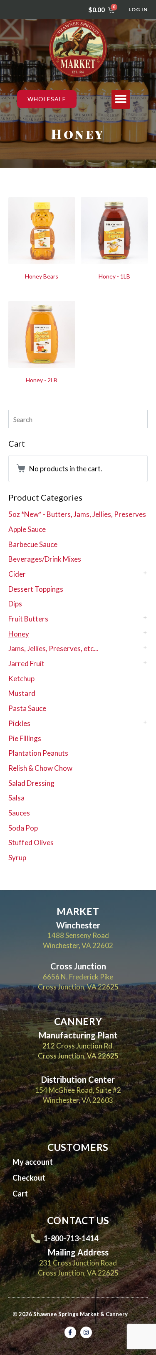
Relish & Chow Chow (40, 768)
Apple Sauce (27, 529)
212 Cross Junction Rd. (78, 1045)
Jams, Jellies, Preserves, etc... (53, 648)
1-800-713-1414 (71, 1238)
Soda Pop (23, 827)
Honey (18, 633)
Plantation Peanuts (38, 753)
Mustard (21, 693)
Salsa (16, 797)
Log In (138, 9)
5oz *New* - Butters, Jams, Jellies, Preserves (77, 514)
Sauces (19, 812)
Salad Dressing (31, 783)
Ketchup (21, 678)
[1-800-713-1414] (35, 1238)
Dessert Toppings (35, 589)
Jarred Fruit (26, 663)
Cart (20, 1193)
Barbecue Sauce (32, 544)
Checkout (28, 1177)
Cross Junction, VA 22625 (78, 1055)
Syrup (17, 857)
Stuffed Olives (31, 842)
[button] (120, 99)
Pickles (19, 723)
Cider (17, 574)
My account (32, 1161)
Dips (15, 603)
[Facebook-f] (70, 1332)
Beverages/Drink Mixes (44, 559)
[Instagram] (86, 1332)
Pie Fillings (24, 738)
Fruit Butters (28, 618)
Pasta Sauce (27, 708)
